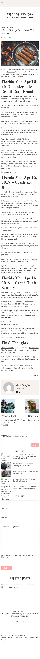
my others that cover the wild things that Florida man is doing (19, 359)
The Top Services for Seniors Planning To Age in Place (23, 465)
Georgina (7, 37)
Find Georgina (20, 14)
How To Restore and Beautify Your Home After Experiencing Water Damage (25, 488)
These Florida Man (7, 348)
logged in (12, 436)
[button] (1, 627)
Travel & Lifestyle (9, 27)
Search (35, 445)
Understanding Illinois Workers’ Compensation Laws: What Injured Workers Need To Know (25, 456)
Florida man (11, 72)
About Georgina (23, 385)
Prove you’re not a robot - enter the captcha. (17, 555)
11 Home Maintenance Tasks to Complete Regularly (24, 480)
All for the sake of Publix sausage (13, 337)
